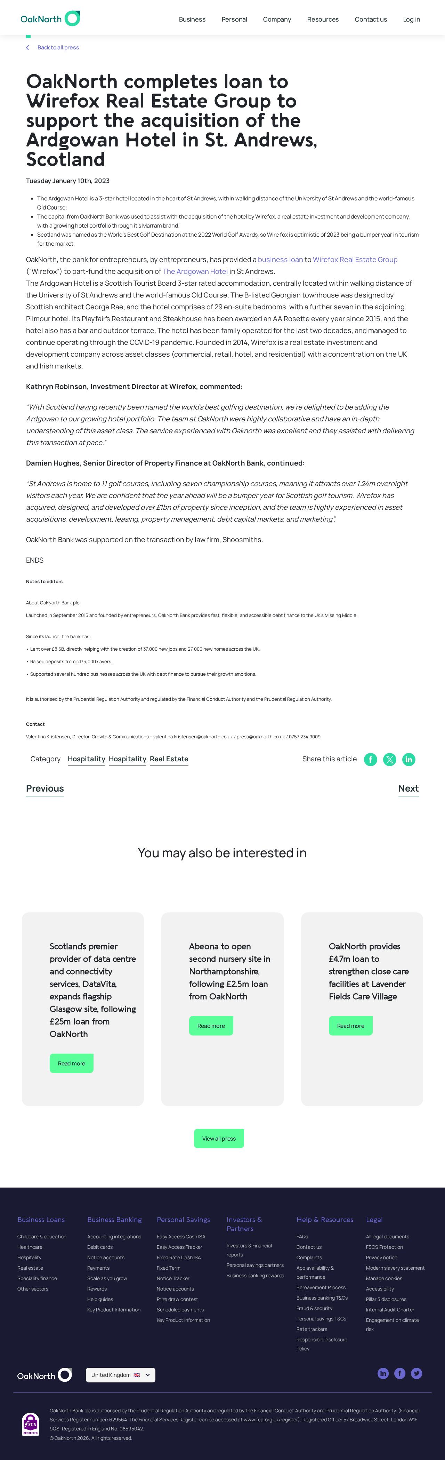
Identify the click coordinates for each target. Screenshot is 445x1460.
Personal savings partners (255, 1265)
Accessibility (380, 1288)
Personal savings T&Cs (321, 1318)
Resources (323, 19)
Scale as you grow (107, 1278)
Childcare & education (41, 1236)
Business (192, 19)
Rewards (97, 1288)
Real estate (169, 758)
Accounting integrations (114, 1236)
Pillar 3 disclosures (386, 1299)
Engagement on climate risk (392, 1324)
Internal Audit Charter (390, 1309)
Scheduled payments (180, 1309)
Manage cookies (384, 1278)
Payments (98, 1267)
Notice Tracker (173, 1278)
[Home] (44, 1375)
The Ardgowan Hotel (195, 271)
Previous (45, 788)
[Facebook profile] (400, 1374)
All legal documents (387, 1236)
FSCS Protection (384, 1247)
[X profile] (417, 1374)
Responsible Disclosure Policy (322, 1344)
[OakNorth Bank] (50, 18)
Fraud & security (314, 1308)
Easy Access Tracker (179, 1247)
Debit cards (100, 1247)
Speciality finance (37, 1278)
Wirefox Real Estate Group (355, 259)
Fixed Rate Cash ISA (179, 1257)
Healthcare (29, 1247)
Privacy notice (381, 1257)
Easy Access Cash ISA (181, 1236)
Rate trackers (312, 1329)
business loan (280, 259)
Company (277, 19)
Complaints (309, 1257)
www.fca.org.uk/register (271, 1419)
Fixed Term (168, 1267)
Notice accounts (105, 1257)
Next (408, 788)
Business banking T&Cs (322, 1297)
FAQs (302, 1236)
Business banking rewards (255, 1275)
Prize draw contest (177, 1299)
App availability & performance (315, 1272)
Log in (411, 19)
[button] (120, 1375)
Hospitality (86, 758)
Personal (234, 19)
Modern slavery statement (395, 1267)
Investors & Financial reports (249, 1250)
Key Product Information (113, 1309)
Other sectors (32, 1288)
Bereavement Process (321, 1287)
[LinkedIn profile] (384, 1374)
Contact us (371, 19)
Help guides (100, 1299)
